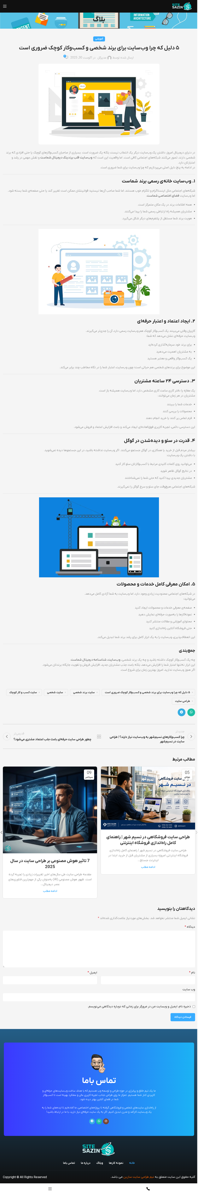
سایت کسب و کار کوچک (23, 692)
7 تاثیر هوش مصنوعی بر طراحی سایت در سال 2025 (50, 864)
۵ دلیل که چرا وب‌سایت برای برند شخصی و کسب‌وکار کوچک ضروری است (147, 692)
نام (192, 973)
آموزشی (99, 38)
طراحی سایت (182, 701)
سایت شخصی (55, 692)
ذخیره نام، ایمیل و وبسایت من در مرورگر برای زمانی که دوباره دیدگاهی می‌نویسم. (139, 1006)
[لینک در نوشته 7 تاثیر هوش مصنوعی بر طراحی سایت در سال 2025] (50, 810)
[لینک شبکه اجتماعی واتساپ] (191, 712)
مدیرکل (101, 58)
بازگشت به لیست (99, 736)
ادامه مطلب (148, 867)
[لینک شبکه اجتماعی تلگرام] (181, 712)
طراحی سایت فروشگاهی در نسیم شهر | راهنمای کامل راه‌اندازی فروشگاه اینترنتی (148, 840)
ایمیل (92, 973)
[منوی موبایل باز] (5, 6)
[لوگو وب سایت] (182, 6)
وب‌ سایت (189, 989)
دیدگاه (190, 927)
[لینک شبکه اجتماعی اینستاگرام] (106, 1121)
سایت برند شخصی (84, 692)
